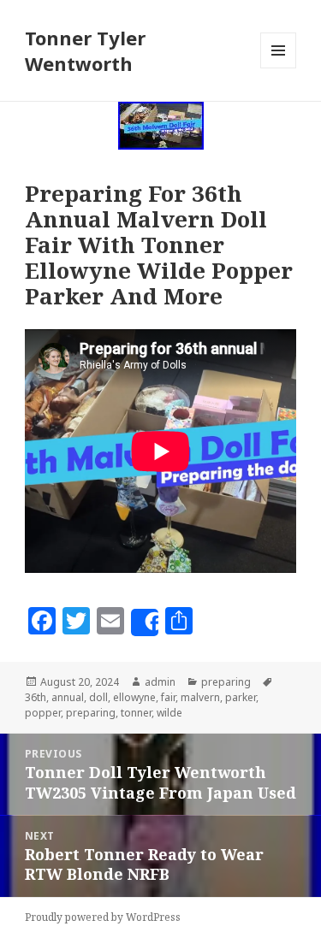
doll (98, 697)
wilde (169, 712)
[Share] (145, 622)
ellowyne (134, 697)
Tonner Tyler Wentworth (85, 50)
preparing (226, 682)
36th (35, 697)
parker (240, 697)
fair (168, 697)
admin (160, 682)
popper (43, 712)
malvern (200, 697)
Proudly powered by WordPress (103, 917)
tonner (136, 712)
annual (67, 697)
